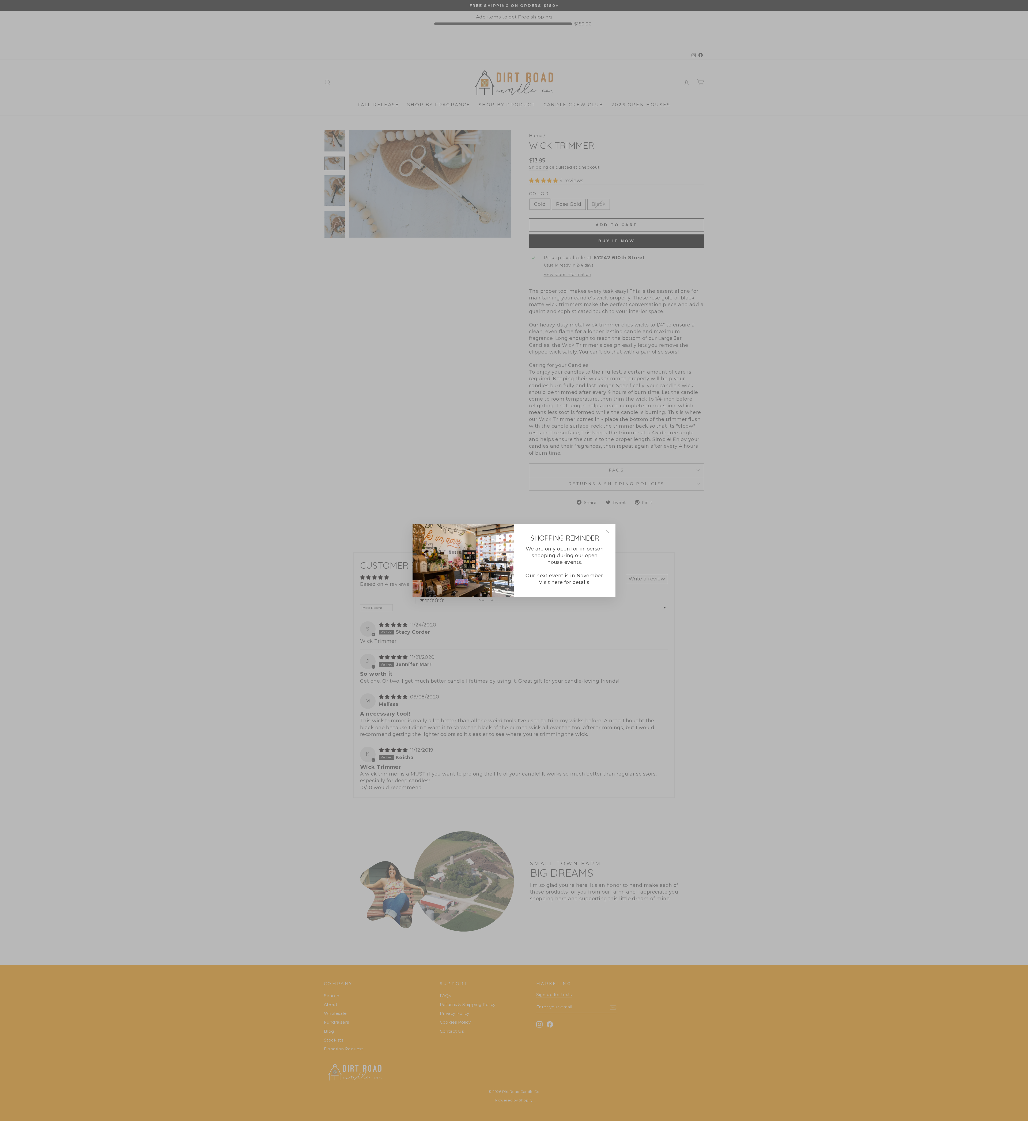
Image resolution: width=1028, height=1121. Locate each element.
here (557, 583)
